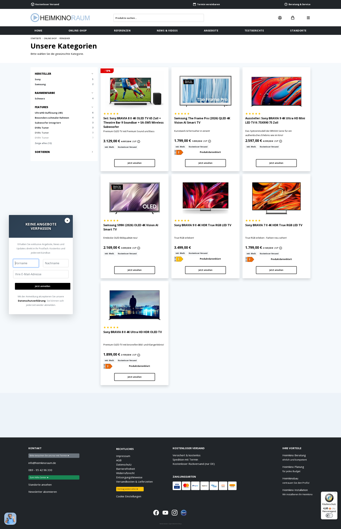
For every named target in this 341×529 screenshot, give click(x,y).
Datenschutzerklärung (32, 300)
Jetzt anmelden (42, 286)
